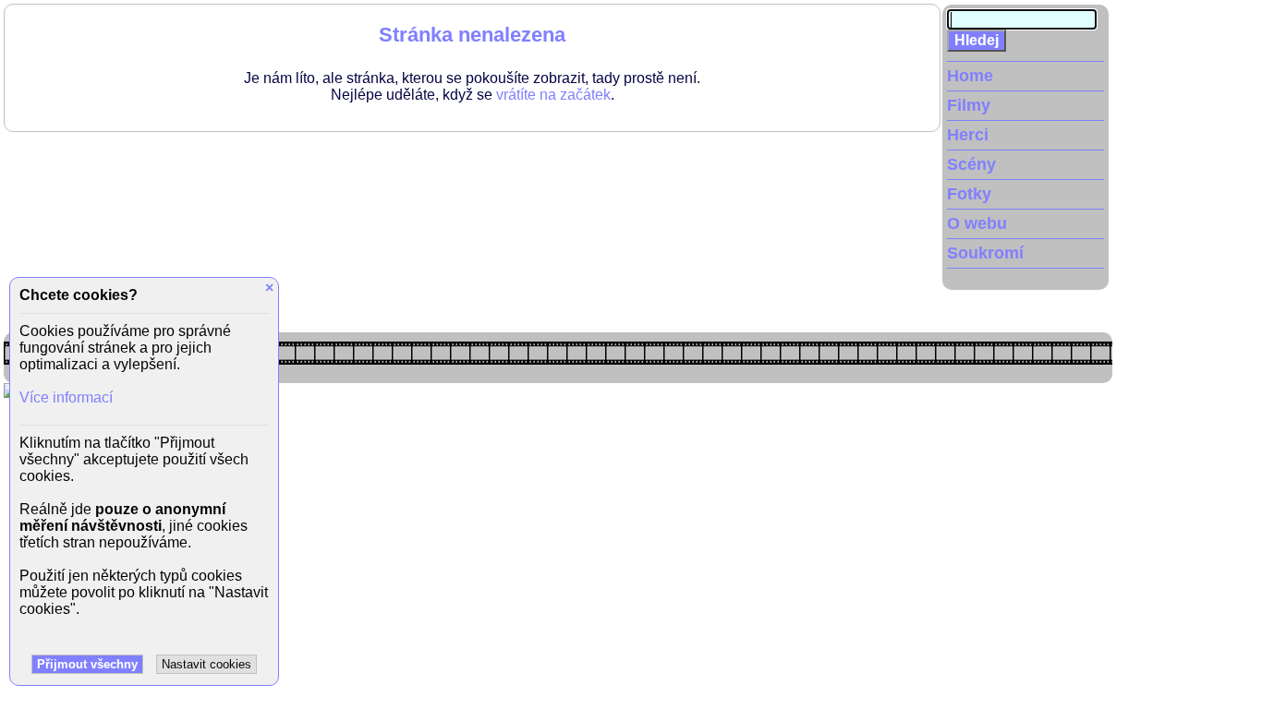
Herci (968, 135)
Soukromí (985, 253)
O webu (977, 223)
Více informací (66, 397)
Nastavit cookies (206, 664)
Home (970, 75)
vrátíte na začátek (553, 94)
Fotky (969, 194)
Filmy (968, 105)
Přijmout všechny (87, 664)
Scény (971, 164)
